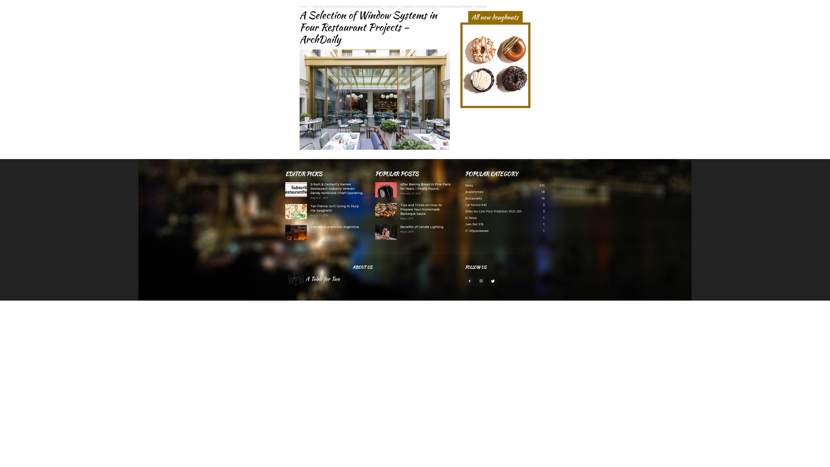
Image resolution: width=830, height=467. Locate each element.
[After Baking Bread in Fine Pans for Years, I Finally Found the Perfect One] (386, 189)
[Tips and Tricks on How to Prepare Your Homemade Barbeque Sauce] (386, 210)
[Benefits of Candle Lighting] (386, 232)
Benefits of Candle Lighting (421, 227)
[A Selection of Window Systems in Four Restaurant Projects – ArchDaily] (375, 148)
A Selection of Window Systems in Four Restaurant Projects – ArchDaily (354, 6)
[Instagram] (481, 281)
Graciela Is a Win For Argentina (334, 227)
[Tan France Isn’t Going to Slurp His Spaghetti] (296, 211)
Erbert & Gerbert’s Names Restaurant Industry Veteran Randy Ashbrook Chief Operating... (337, 188)
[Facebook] (469, 281)
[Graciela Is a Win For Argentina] (296, 232)
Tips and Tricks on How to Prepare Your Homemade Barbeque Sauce (421, 209)
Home (303, 6)
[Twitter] (492, 281)
